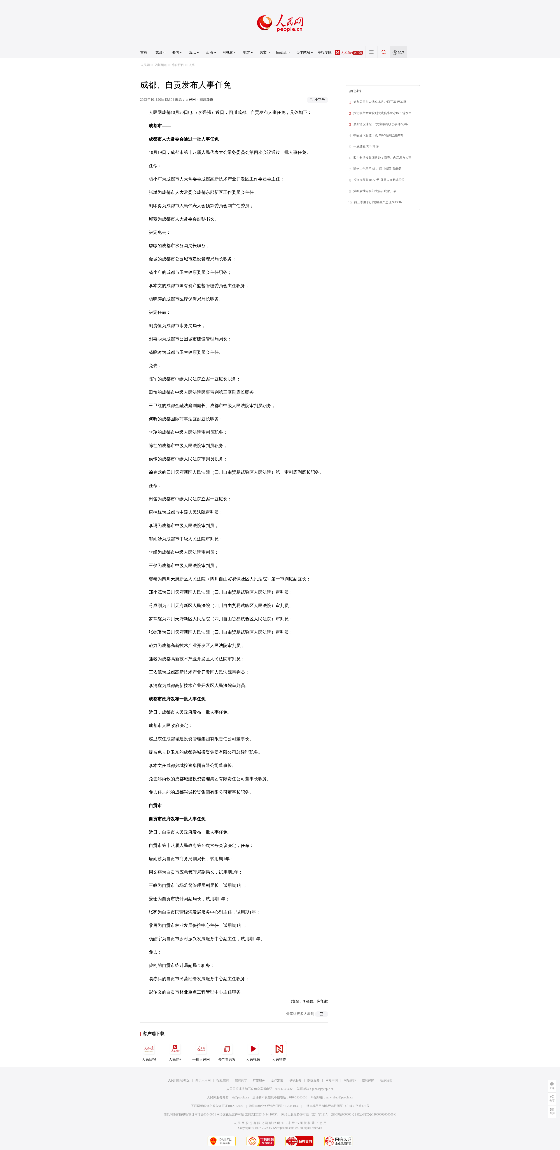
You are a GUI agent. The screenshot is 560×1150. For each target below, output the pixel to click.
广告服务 (259, 1080)
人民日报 (149, 1059)
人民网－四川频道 (199, 99)
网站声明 (332, 1080)
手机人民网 (201, 1059)
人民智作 (279, 1059)
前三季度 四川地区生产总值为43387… (379, 202)
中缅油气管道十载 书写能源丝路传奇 (378, 135)
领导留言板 (227, 1059)
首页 (143, 52)
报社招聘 (223, 1080)
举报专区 (325, 52)
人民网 (145, 65)
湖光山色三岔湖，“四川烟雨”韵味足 (377, 168)
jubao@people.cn (323, 1089)
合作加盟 (277, 1080)
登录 (401, 52)
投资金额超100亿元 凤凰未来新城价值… (380, 180)
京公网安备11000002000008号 (377, 1114)
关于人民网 (203, 1080)
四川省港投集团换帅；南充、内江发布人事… (384, 157)
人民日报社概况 (178, 1080)
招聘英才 (241, 1080)
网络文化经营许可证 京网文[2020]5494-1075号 (248, 1114)
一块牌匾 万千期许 (366, 146)
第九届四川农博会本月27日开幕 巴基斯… (381, 102)
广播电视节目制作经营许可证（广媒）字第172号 (336, 1106)
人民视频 (253, 1059)
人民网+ (175, 1059)
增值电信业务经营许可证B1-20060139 (274, 1106)
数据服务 (313, 1080)
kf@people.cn (240, 1097)
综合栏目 (178, 65)
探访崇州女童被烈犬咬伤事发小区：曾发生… (384, 113)
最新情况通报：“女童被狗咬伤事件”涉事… (382, 124)
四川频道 (161, 65)
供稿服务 (295, 1080)
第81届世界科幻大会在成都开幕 (374, 191)
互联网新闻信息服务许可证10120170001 (218, 1106)
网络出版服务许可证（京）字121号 (305, 1114)
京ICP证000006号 (342, 1114)
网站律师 (350, 1080)
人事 (192, 65)
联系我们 (386, 1080)
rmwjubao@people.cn (339, 1097)
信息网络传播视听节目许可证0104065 (189, 1114)
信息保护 (368, 1080)
